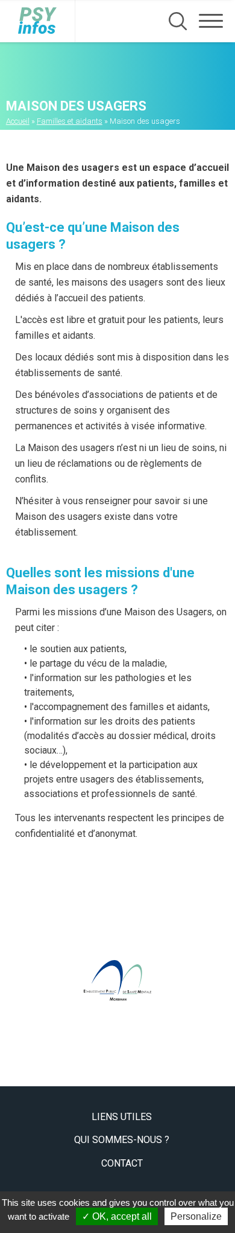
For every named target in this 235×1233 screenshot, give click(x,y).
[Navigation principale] (211, 21)
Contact (122, 1163)
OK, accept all (121, 1216)
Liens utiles (122, 1117)
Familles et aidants (69, 121)
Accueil (18, 121)
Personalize (196, 1216)
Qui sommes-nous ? (121, 1139)
